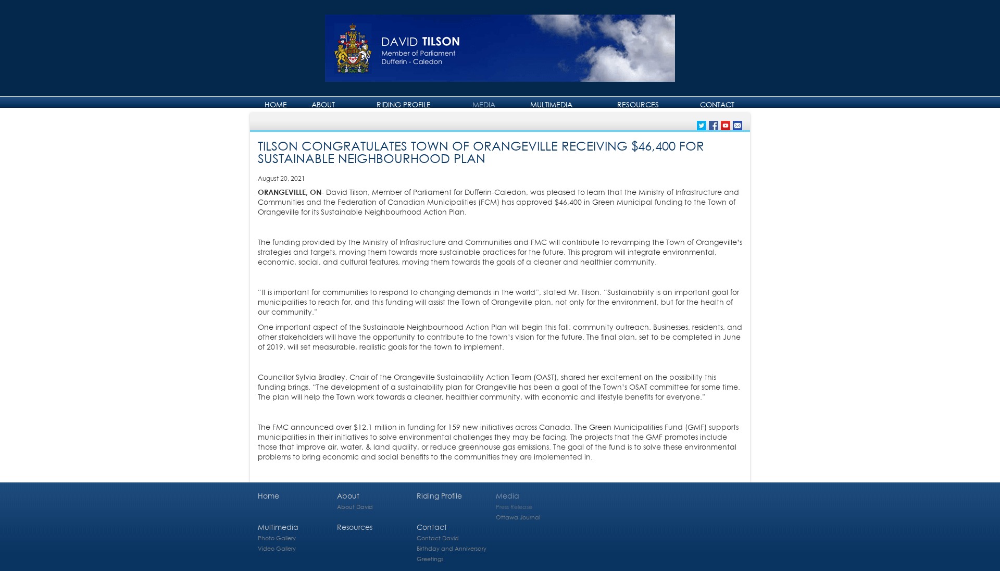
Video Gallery (277, 548)
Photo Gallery (277, 538)
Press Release (514, 506)
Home (276, 104)
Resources (638, 104)
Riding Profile (404, 104)
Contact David (438, 538)
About (323, 104)
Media (483, 104)
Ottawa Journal (518, 517)
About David (355, 506)
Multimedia (551, 104)
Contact (717, 104)
